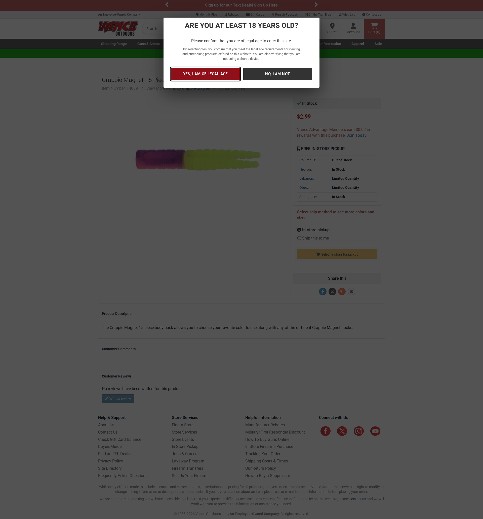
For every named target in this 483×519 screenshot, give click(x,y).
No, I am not (277, 74)
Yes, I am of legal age (205, 74)
